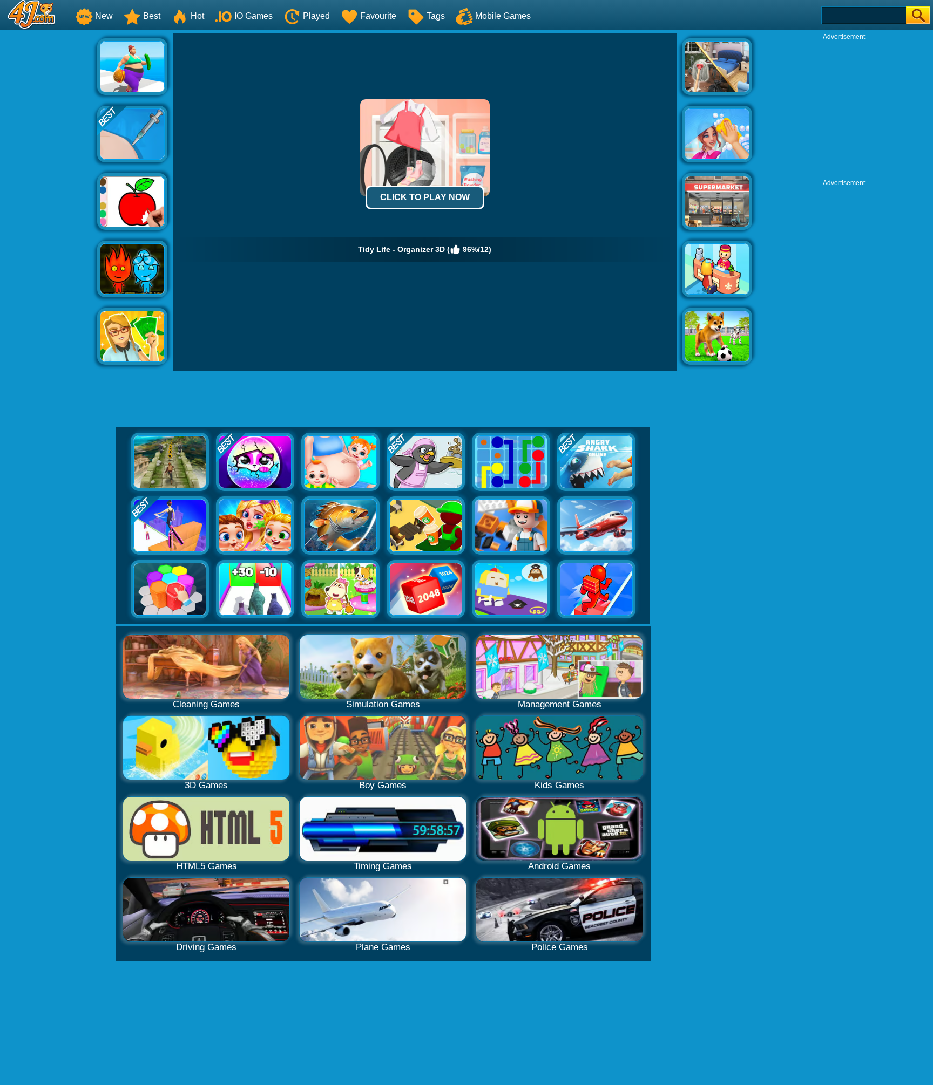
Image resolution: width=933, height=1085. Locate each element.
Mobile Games (503, 16)
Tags (436, 16)
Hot (197, 16)
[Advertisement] (48, 195)
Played (316, 16)
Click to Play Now (425, 197)
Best (151, 16)
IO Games (253, 16)
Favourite (378, 16)
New (104, 16)
